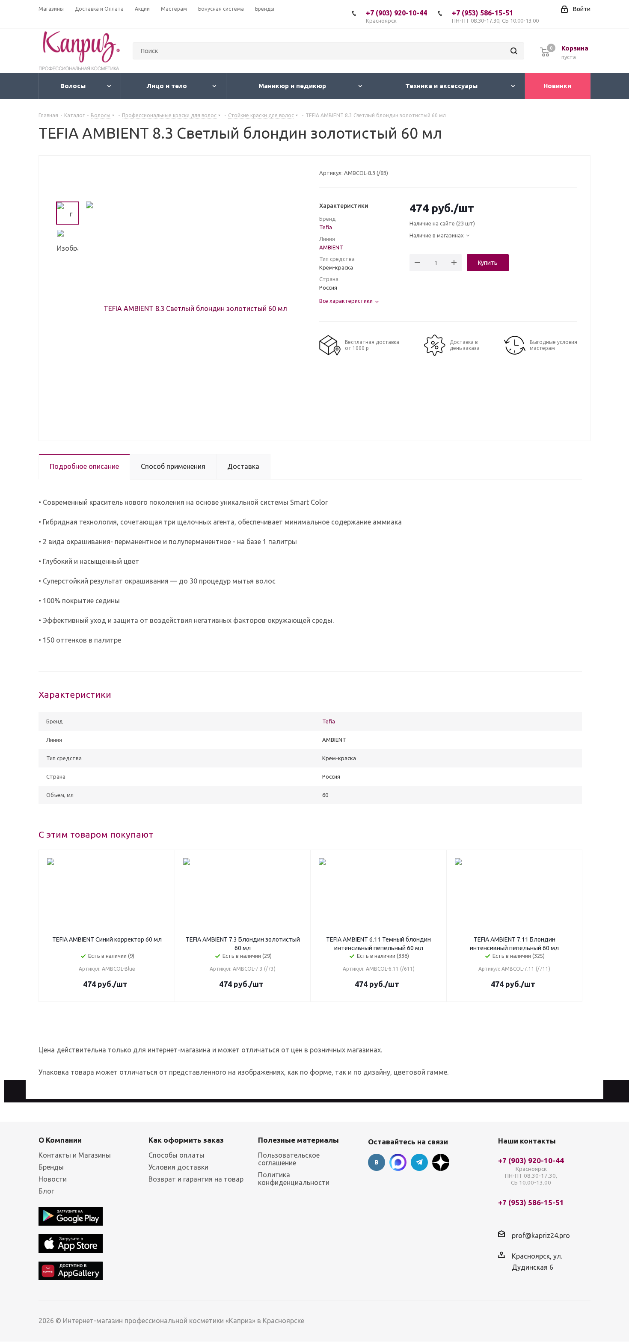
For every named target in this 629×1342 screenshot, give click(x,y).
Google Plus (440, 1162)
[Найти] (514, 50)
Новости (53, 1179)
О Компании (60, 1140)
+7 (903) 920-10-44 (396, 16)
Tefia (325, 227)
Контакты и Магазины (75, 1155)
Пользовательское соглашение (289, 1159)
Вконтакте (376, 1162)
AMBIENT (331, 247)
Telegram (419, 1162)
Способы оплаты (176, 1155)
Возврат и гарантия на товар (195, 1179)
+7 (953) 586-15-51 (495, 16)
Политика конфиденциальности (293, 1178)
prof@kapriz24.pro (541, 1235)
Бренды (51, 1167)
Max (397, 1162)
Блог (46, 1191)
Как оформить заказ (186, 1140)
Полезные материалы (298, 1140)
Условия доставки (178, 1167)
